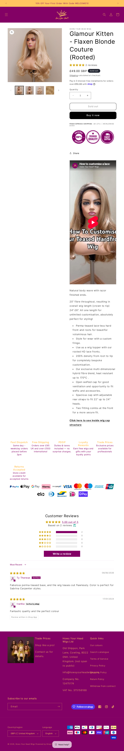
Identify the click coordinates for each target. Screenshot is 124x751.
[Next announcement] (118, 3)
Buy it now (93, 115)
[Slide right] (58, 90)
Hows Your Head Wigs (25, 744)
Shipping (74, 75)
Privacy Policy (97, 665)
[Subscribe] (58, 706)
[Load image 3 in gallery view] (39, 90)
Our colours (96, 645)
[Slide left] (11, 90)
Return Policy (97, 679)
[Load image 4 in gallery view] (50, 90)
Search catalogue (99, 652)
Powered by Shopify (45, 744)
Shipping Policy (98, 672)
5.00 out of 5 (70, 522)
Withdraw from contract (103, 686)
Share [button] (76, 153)
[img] (17, 573)
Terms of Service (99, 659)
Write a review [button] (62, 553)
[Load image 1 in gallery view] (19, 90)
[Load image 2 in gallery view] (29, 90)
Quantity (74, 89)
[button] (6, 14)
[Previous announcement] (6, 3)
